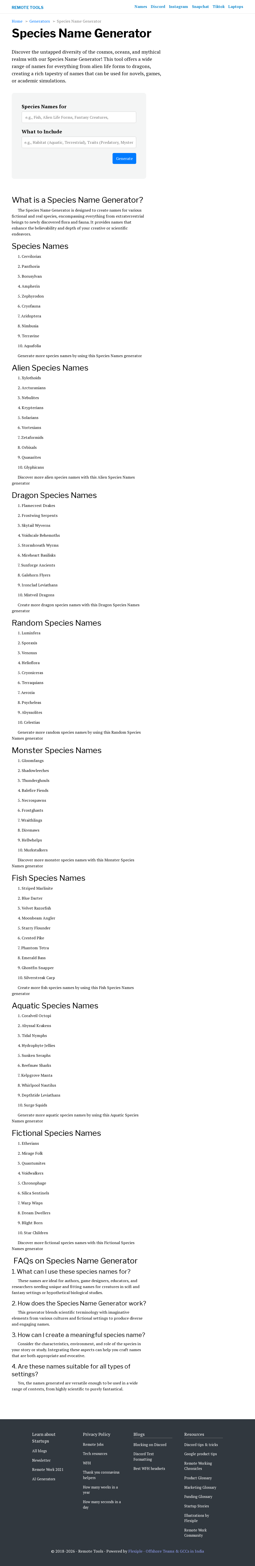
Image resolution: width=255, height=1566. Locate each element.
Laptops (235, 6)
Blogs (139, 1434)
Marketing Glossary (200, 1487)
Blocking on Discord (149, 1444)
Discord (158, 6)
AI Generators (43, 1479)
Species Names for (44, 106)
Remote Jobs (93, 1444)
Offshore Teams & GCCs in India (175, 1551)
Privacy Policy (96, 1434)
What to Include (42, 131)
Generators (39, 21)
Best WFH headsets (149, 1468)
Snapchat (200, 6)
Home (17, 21)
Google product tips (200, 1453)
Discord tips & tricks (201, 1444)
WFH (87, 1463)
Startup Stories (196, 1506)
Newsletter (41, 1460)
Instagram (178, 6)
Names (140, 6)
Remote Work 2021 (48, 1469)
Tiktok (219, 6)
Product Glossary (198, 1478)
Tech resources (95, 1453)
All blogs (39, 1451)
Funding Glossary (198, 1496)
